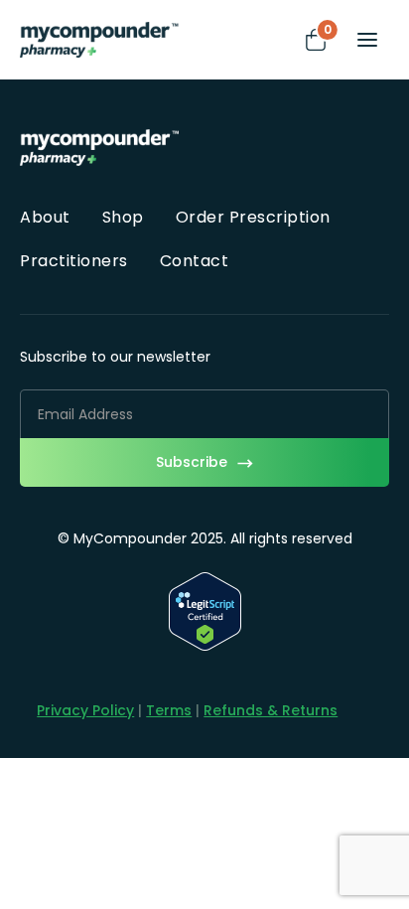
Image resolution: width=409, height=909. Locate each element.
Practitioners (74, 260)
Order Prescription (253, 217)
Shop (123, 217)
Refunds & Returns (271, 710)
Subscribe (191, 462)
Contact (194, 260)
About (45, 217)
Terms (169, 710)
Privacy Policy (85, 710)
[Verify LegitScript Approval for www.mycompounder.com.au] (205, 646)
